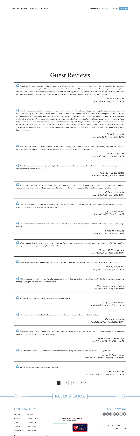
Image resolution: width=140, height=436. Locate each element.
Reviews (105, 8)
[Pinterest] (107, 414)
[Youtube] (121, 414)
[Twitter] (114, 414)
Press (119, 397)
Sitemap (123, 424)
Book (79, 396)
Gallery (24, 8)
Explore (15, 8)
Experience (95, 8)
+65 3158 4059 (25, 430)
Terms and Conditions (119, 426)
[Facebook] (104, 414)
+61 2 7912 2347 (26, 414)
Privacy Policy (106, 426)
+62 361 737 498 (26, 418)
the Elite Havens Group (70, 421)
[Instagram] (110, 414)
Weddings (45, 8)
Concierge (23, 397)
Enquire (123, 8)
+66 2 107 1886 (25, 422)
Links (117, 424)
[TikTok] (124, 414)
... (77, 383)
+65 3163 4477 (25, 426)
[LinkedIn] (117, 414)
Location (34, 8)
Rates (114, 8)
